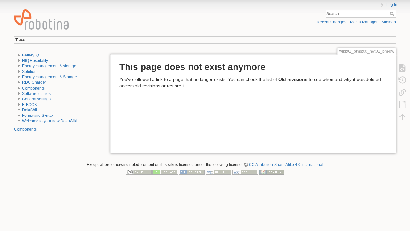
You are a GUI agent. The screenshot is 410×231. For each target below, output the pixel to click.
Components (33, 88)
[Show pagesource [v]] (402, 68)
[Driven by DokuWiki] (271, 172)
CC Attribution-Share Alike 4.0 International (286, 164)
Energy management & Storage (49, 77)
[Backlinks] (402, 92)
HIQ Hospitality (35, 60)
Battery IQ (30, 55)
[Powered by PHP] (192, 172)
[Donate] (165, 172)
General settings (36, 99)
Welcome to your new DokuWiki (49, 121)
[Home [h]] (107, 10)
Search (393, 14)
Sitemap (388, 22)
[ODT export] (402, 104)
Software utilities (36, 93)
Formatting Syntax (37, 115)
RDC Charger (34, 82)
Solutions (30, 71)
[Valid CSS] (245, 172)
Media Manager (364, 22)
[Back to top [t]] (402, 117)
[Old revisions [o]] (402, 80)
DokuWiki (30, 110)
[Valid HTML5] (218, 172)
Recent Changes (331, 22)
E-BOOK (29, 104)
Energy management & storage (49, 66)
